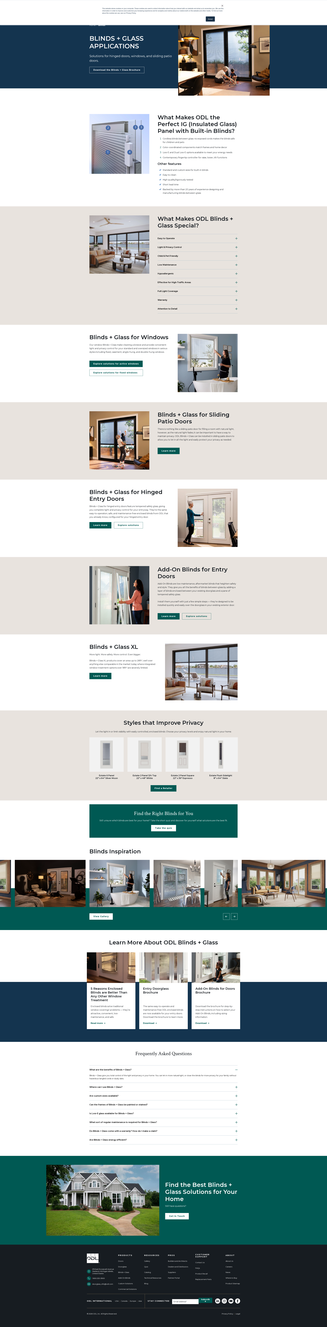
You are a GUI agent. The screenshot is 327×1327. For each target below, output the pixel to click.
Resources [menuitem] (152, 1255)
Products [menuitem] (125, 1255)
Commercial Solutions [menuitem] (127, 1289)
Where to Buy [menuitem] (231, 1278)
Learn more (169, 451)
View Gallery (101, 916)
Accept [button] (210, 19)
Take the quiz (163, 828)
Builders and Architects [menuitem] (177, 1261)
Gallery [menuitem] (147, 1261)
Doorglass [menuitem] (122, 1267)
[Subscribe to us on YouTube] (230, 1301)
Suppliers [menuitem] (172, 1272)
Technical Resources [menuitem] (152, 1278)
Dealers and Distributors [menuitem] (178, 1267)
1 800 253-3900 (98, 1278)
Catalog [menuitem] (147, 1272)
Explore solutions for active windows (116, 364)
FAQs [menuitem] (197, 1268)
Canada (124, 1301)
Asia (140, 1301)
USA (117, 1301)
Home (92, 25)
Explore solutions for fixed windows (116, 372)
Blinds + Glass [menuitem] (123, 1272)
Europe (133, 1301)
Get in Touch (177, 1216)
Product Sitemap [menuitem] (233, 1283)
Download (148, 1023)
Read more (97, 1023)
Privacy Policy (227, 1314)
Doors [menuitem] (120, 1261)
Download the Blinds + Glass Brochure (116, 70)
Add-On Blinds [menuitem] (124, 1278)
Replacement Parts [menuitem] (203, 1279)
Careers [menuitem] (229, 1267)
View (50, 883)
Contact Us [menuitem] (200, 1262)
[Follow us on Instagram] (224, 1301)
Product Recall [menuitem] (201, 1274)
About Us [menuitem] (229, 1261)
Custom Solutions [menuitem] (125, 1283)
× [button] (222, 5)
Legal (238, 1314)
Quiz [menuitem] (146, 1267)
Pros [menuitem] (171, 1255)
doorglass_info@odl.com (102, 1284)
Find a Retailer (163, 788)
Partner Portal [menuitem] (174, 1278)
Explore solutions (128, 525)
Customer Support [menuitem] (202, 1256)
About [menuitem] (230, 1255)
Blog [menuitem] (146, 1283)
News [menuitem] (228, 1272)
